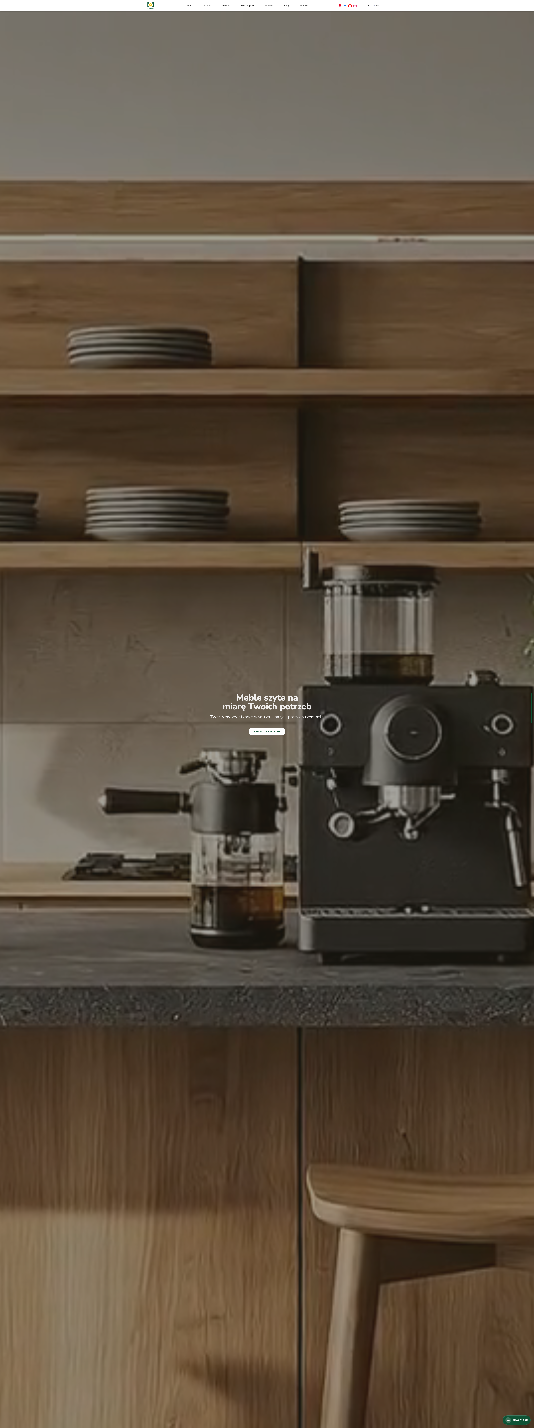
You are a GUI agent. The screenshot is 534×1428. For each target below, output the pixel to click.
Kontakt (304, 5)
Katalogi (269, 5)
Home (188, 5)
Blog (286, 5)
